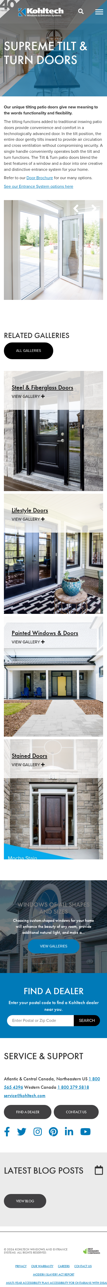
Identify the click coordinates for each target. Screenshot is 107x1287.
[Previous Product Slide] (76, 209)
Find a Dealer (27, 1112)
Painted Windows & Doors (45, 633)
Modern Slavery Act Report (53, 1274)
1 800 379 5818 (73, 1087)
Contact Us (76, 1112)
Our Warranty (42, 1266)
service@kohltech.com (24, 1095)
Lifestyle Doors (30, 510)
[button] (99, 11)
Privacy (20, 1266)
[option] (53, 250)
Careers (64, 1266)
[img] (41, 16)
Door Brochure (39, 177)
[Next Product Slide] (94, 209)
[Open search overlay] (81, 12)
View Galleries (53, 946)
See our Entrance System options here (38, 186)
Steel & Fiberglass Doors (42, 387)
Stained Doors (29, 756)
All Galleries (28, 350)
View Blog (25, 1201)
